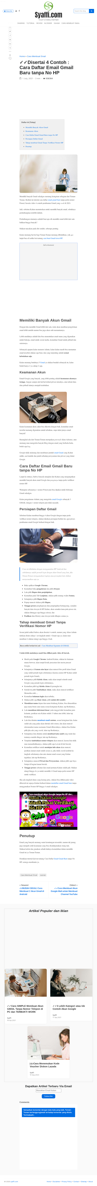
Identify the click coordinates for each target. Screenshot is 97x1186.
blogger (48, 23)
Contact (76, 1181)
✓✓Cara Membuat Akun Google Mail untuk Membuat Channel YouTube (64, 891)
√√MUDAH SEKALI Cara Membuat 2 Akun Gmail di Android (32, 891)
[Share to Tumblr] (10, 47)
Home (22, 56)
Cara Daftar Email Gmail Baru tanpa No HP (42, 135)
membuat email (43, 720)
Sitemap (84, 1181)
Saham (57, 23)
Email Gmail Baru (60, 858)
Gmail (42, 362)
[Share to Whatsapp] (10, 27)
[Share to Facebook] (10, 35)
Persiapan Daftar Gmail (34, 139)
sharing (21, 23)
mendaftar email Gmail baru (61, 783)
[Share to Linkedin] (10, 43)
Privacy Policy (67, 1181)
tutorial (30, 23)
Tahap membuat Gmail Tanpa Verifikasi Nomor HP (44, 142)
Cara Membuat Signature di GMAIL (55, 645)
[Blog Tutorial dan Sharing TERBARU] (49, 11)
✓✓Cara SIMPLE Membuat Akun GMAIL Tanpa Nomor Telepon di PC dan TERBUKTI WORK (25, 1008)
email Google (57, 499)
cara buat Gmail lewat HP (52, 238)
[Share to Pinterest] (10, 39)
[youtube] (16, 11)
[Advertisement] (48, 35)
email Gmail (58, 452)
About (90, 1181)
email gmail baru (54, 200)
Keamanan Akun (32, 131)
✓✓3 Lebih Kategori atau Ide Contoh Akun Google (69, 1007)
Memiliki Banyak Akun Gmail (37, 127)
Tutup (32, 122)
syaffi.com (14, 1181)
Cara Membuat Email (71, 23)
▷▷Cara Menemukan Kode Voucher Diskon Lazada (44, 1065)
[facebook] (19, 11)
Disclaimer (56, 1181)
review (39, 23)
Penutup (29, 146)
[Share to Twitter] (10, 31)
